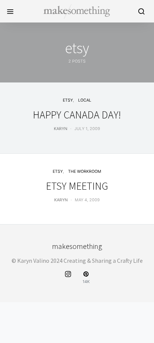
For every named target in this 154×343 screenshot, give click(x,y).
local (84, 100)
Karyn (60, 128)
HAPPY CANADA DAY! (77, 114)
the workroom (84, 171)
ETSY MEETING (77, 186)
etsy (68, 100)
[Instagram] (68, 277)
